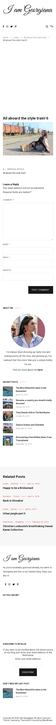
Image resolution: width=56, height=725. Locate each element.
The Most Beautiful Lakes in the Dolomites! (31, 389)
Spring (14, 509)
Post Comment (41, 290)
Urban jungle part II (14, 513)
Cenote (13, 720)
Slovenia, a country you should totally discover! (34, 402)
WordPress (47, 720)
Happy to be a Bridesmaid (18, 487)
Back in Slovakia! (13, 500)
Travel (16, 496)
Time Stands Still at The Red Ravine (33, 412)
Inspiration (8, 522)
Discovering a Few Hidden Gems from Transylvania (34, 439)
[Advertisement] (28, 75)
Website (7, 270)
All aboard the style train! (14, 171)
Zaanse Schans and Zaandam (30, 425)
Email (6, 257)
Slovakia (7, 496)
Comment (8, 200)
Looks (5, 484)
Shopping (19, 522)
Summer (15, 484)
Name (6, 244)
